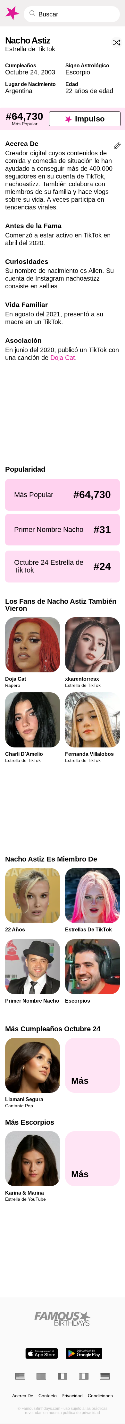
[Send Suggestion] (117, 146)
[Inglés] (20, 1376)
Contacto (47, 1396)
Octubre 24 (21, 72)
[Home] (62, 1318)
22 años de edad (89, 90)
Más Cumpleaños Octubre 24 (52, 1029)
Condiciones (100, 1396)
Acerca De (22, 1396)
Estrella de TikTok (30, 49)
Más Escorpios (29, 1123)
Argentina (18, 90)
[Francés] (62, 1376)
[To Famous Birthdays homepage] (12, 13)
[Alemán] (105, 1376)
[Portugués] (41, 1376)
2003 (48, 72)
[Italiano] (83, 1376)
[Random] (116, 42)
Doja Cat (62, 357)
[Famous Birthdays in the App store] (42, 1353)
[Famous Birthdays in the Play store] (84, 1353)
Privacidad (72, 1396)
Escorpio (77, 72)
